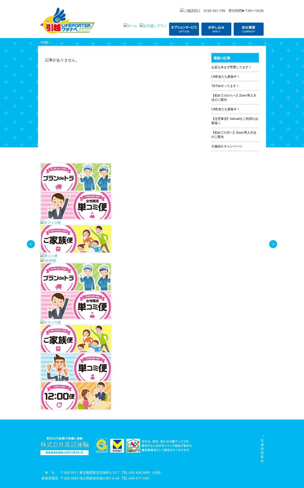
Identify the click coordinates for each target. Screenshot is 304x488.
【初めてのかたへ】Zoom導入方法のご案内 (233, 97)
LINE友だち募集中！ (225, 76)
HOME (44, 42)
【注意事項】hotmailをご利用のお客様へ (234, 120)
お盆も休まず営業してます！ (231, 67)
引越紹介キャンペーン (226, 146)
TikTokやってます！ (225, 85)
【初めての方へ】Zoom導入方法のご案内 (233, 134)
